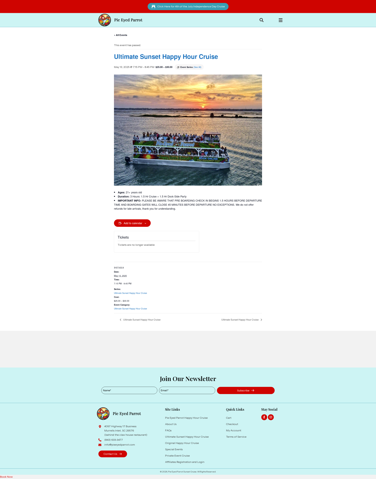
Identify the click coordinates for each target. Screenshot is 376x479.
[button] (246, 390)
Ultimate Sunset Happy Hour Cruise (130, 293)
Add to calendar (133, 223)
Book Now (6, 476)
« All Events (120, 35)
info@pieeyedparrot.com (119, 444)
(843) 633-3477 (113, 439)
